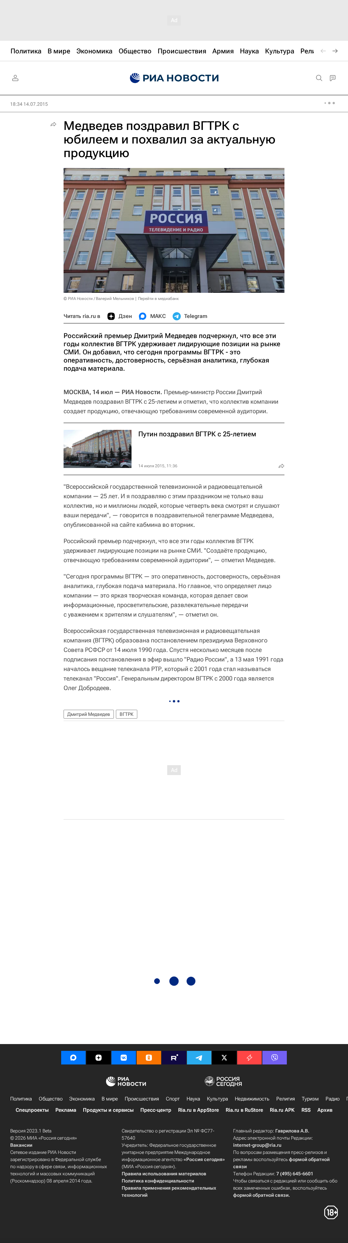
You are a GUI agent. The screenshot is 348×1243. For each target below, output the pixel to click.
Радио (333, 1099)
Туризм (310, 1099)
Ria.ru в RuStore (244, 1110)
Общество (51, 1099)
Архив (324, 1110)
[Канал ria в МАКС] (73, 1057)
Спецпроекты (32, 1110)
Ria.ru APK (282, 1110)
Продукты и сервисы (108, 1110)
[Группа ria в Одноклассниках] (149, 1057)
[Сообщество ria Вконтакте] (123, 1057)
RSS (306, 1110)
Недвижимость (252, 1099)
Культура (217, 1099)
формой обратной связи (261, 1195)
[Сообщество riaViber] (274, 1057)
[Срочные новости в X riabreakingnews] (249, 1057)
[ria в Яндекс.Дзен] (98, 1057)
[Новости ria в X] (224, 1057)
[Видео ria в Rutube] (174, 1057)
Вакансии (21, 1145)
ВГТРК (127, 714)
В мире (110, 1099)
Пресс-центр (155, 1110)
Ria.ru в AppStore (198, 1110)
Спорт (173, 1099)
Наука (193, 1099)
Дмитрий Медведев (88, 714)
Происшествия (142, 1099)
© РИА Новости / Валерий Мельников (99, 298)
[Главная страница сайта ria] (174, 78)
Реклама (65, 1110)
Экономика (82, 1099)
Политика (21, 1099)
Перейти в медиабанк (158, 298)
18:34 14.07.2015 (29, 104)
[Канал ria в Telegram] (199, 1057)
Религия (285, 1099)
